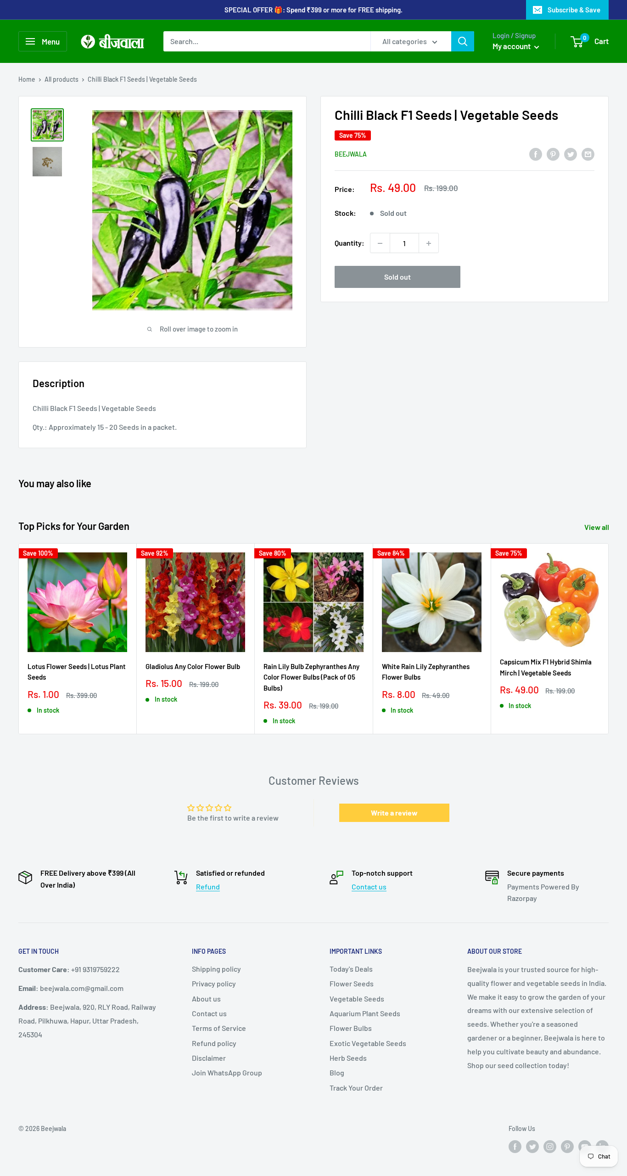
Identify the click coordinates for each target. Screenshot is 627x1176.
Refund (208, 886)
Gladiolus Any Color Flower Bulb (193, 666)
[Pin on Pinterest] (553, 153)
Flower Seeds (352, 983)
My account (512, 46)
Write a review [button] (394, 812)
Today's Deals (351, 968)
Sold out (397, 277)
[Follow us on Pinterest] (567, 1146)
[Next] (609, 638)
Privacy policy (214, 983)
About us (206, 998)
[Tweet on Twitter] (570, 153)
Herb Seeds (348, 1057)
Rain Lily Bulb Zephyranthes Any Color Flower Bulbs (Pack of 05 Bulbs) (311, 677)
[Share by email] (588, 153)
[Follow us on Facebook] (515, 1146)
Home (26, 79)
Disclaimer (209, 1057)
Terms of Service (219, 1028)
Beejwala (351, 154)
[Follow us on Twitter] (532, 1146)
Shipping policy (216, 968)
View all (597, 527)
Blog (337, 1072)
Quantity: (349, 243)
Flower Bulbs (351, 1028)
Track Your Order (356, 1087)
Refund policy (214, 1043)
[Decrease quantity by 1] (380, 243)
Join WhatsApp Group (227, 1072)
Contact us (369, 886)
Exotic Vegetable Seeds (368, 1043)
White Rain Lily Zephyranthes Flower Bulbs (426, 671)
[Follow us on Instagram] (549, 1146)
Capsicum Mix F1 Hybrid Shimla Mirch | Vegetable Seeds (546, 667)
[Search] (462, 41)
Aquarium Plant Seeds (365, 1013)
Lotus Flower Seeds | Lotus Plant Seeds (77, 671)
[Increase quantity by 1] (428, 243)
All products (61, 79)
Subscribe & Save (574, 10)
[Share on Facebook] (535, 153)
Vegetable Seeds (357, 998)
